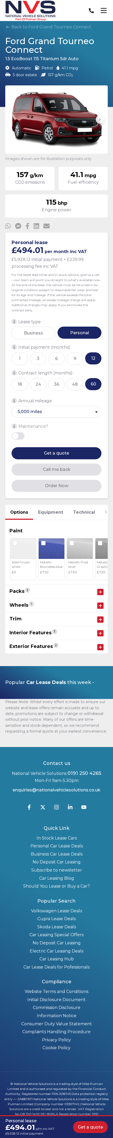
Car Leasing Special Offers (56, 934)
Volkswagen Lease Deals (56, 910)
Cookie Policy (56, 1047)
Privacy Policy (56, 1039)
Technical (84, 512)
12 (93, 358)
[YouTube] (84, 808)
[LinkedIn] (70, 808)
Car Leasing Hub (56, 958)
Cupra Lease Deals (56, 918)
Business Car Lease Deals (57, 854)
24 (38, 384)
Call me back (56, 469)
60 (93, 384)
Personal (79, 332)
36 (56, 384)
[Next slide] (100, 119)
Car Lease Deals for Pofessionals (56, 967)
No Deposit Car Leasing (57, 861)
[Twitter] (43, 808)
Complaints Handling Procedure (56, 1031)
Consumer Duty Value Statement (56, 1023)
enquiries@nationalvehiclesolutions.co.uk (56, 789)
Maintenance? (33, 426)
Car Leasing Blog (56, 878)
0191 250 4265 (84, 773)
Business (33, 333)
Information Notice (56, 1015)
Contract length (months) (45, 372)
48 (75, 384)
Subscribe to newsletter (56, 870)
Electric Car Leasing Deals (56, 951)
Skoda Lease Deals (56, 926)
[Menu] (103, 10)
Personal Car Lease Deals (56, 845)
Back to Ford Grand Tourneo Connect (50, 26)
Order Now (56, 485)
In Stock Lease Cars (57, 838)
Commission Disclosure (56, 1007)
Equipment (50, 512)
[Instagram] (56, 808)
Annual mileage (35, 400)
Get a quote (56, 453)
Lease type (29, 321)
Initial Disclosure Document (56, 999)
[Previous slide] (13, 119)
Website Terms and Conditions (56, 991)
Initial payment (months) (44, 347)
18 (20, 384)
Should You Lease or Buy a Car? (56, 886)
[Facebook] (29, 808)
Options (19, 512)
